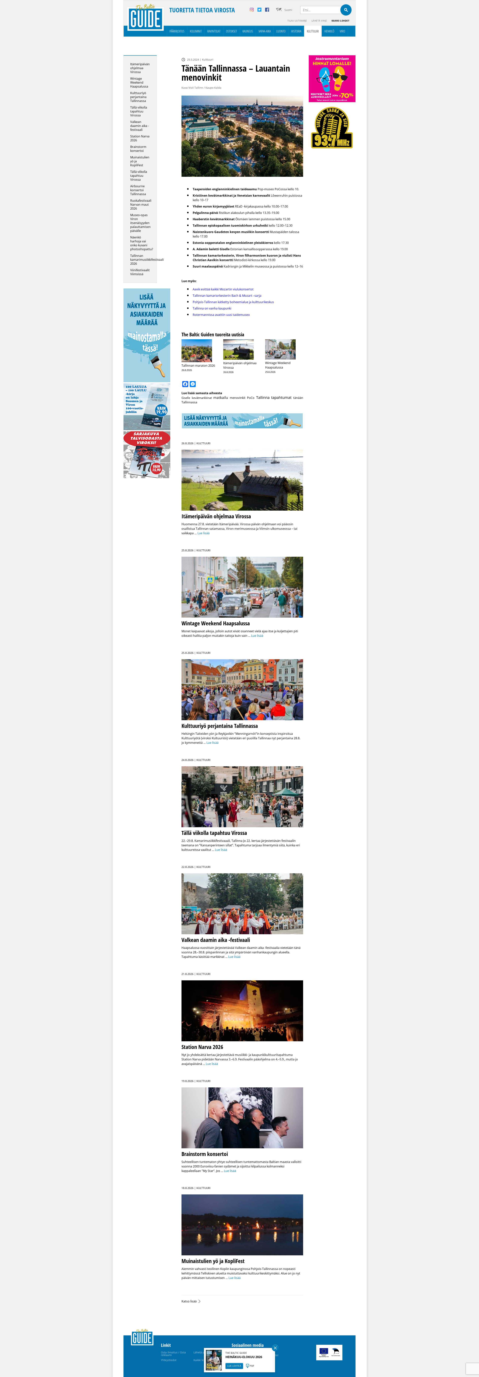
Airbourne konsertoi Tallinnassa (138, 190)
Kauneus (247, 31)
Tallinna (263, 397)
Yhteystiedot (168, 1360)
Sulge (275, 1348)
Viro (342, 31)
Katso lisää (189, 1301)
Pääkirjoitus (177, 31)
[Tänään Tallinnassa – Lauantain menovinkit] (242, 136)
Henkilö (329, 31)
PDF (252, 1365)
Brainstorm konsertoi (138, 149)
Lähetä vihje (319, 20)
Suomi (288, 10)
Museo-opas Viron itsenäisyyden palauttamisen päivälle (140, 223)
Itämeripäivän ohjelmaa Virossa (140, 68)
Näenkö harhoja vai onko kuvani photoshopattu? (141, 243)
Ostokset (231, 31)
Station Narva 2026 (140, 138)
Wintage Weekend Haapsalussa (139, 82)
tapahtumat (281, 397)
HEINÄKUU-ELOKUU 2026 (243, 1357)
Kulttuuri (313, 31)
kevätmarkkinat (202, 398)
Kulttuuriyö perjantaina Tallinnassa (138, 97)
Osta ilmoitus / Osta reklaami (173, 1354)
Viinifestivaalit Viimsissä (140, 272)
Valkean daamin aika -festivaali (139, 126)
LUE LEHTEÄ (234, 1365)
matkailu (220, 397)
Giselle (185, 398)
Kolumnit (196, 31)
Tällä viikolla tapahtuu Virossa (138, 111)
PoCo (250, 398)
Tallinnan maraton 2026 (198, 365)
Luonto (281, 31)
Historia (296, 31)
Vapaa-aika (265, 31)
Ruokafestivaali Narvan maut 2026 (140, 205)
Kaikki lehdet (341, 20)
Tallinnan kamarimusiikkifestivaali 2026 (147, 260)
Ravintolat (213, 31)
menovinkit (237, 398)
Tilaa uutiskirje (297, 20)
